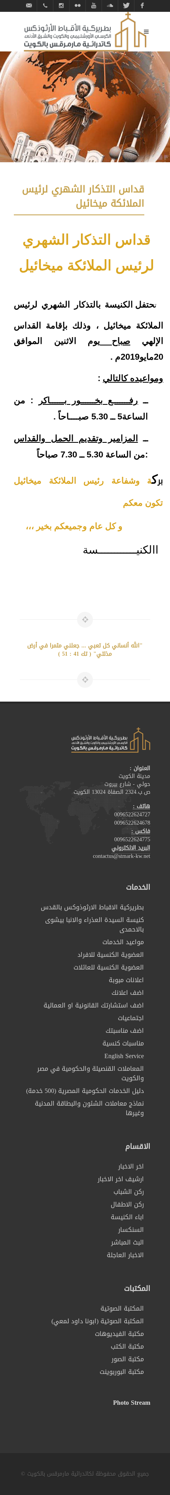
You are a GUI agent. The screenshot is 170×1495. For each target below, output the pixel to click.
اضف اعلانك (127, 993)
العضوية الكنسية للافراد (110, 955)
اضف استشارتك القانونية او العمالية (93, 1005)
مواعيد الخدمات (123, 942)
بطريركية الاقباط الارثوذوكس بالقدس (92, 907)
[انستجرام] (61, 5)
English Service (124, 1056)
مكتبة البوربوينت (122, 1372)
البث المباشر (127, 1242)
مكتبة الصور (127, 1359)
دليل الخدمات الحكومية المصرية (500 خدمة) (85, 1091)
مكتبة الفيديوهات (119, 1334)
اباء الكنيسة (127, 1217)
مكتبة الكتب (127, 1346)
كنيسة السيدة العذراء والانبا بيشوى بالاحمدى (94, 924)
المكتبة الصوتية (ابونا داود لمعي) (97, 1321)
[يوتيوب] (94, 5)
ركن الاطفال (127, 1204)
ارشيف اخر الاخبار (121, 1179)
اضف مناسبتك (125, 1031)
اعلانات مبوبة (126, 980)
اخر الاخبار (131, 1166)
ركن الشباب (128, 1192)
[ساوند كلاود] (110, 5)
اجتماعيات (131, 1018)
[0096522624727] (45, 5)
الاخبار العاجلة (125, 1255)
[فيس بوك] (142, 5)
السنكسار (131, 1230)
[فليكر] (77, 5)
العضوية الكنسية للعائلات (109, 967)
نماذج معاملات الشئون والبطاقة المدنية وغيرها (89, 1108)
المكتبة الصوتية (122, 1308)
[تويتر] (126, 5)
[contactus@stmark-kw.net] (29, 5)
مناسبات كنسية (123, 1043)
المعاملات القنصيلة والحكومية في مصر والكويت (90, 1073)
